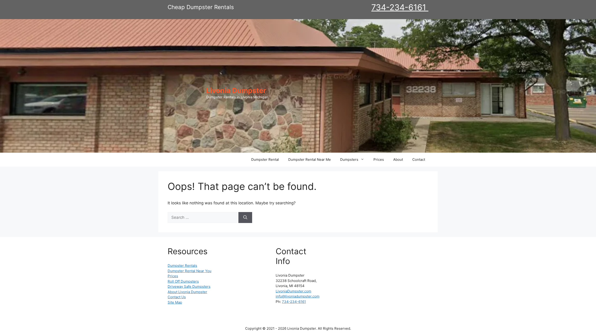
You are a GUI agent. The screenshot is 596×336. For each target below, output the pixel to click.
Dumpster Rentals (182, 265)
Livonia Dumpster (236, 90)
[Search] (245, 217)
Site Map (175, 302)
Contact (418, 159)
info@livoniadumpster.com (297, 296)
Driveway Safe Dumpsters (189, 286)
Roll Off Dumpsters (183, 281)
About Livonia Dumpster (187, 292)
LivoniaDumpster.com (293, 291)
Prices (378, 159)
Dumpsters (349, 159)
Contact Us (177, 297)
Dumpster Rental (265, 159)
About (398, 159)
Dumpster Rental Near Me (309, 159)
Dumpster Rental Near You (189, 271)
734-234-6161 (399, 7)
